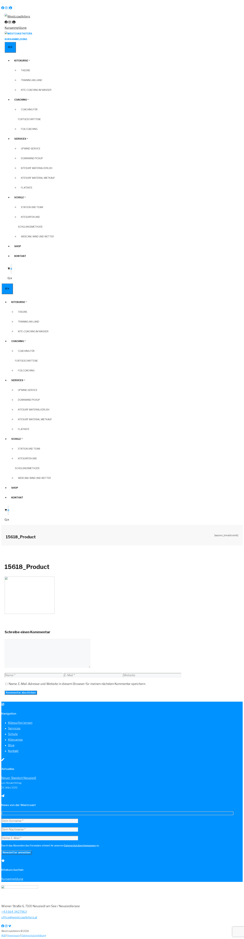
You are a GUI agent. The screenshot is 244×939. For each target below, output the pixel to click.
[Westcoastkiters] (18, 33)
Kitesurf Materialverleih (36, 168)
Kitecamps (15, 739)
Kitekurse (21, 60)
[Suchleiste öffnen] (10, 278)
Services (20, 138)
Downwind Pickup (32, 158)
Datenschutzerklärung (33, 935)
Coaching (20, 99)
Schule (19, 197)
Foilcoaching (29, 129)
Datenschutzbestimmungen (80, 845)
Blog (11, 745)
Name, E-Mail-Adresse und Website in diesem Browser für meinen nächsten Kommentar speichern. (77, 684)
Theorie (25, 70)
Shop (17, 246)
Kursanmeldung (16, 27)
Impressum (13, 935)
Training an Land (31, 80)
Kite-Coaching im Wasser (36, 89)
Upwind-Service (30, 148)
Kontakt (20, 256)
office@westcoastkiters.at (19, 917)
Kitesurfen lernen (20, 722)
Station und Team (32, 207)
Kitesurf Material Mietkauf (38, 177)
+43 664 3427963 (14, 911)
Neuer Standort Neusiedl (18, 778)
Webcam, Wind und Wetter (37, 236)
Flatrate (26, 187)
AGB (3, 935)
